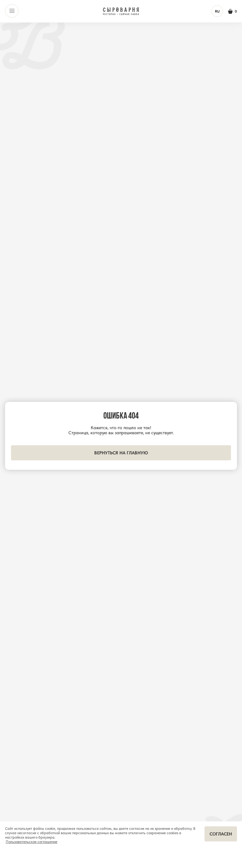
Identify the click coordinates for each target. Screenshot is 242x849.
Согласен (221, 833)
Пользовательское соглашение (31, 842)
